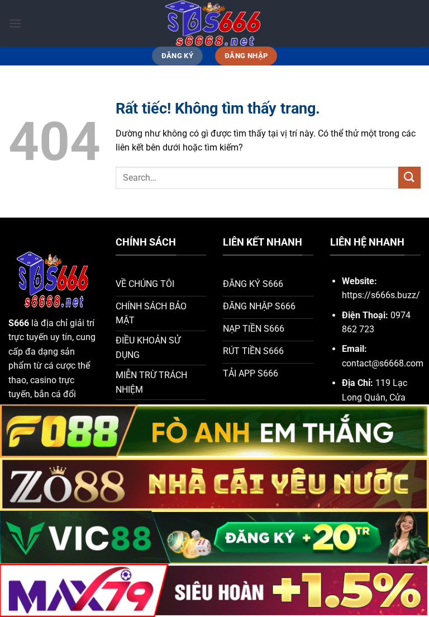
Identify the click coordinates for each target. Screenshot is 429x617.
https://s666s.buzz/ (381, 295)
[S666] (214, 23)
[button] (15, 23)
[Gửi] (409, 178)
